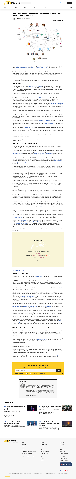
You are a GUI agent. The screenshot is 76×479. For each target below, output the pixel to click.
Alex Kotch (19, 18)
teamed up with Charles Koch (28, 296)
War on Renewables (59, 20)
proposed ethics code (42, 339)
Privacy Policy (63, 456)
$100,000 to (56, 189)
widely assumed (38, 276)
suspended (35, 124)
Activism (43, 455)
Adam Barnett (7, 411)
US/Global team (34, 373)
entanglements (28, 134)
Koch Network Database (27, 455)
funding (56, 104)
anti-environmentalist (39, 153)
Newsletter (62, 468)
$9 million (61, 287)
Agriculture (43, 449)
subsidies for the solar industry (30, 306)
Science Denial (44, 444)
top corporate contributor (44, 120)
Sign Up (58, 370)
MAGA (8, 416)
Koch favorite (49, 153)
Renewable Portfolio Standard (35, 86)
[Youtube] (65, 470)
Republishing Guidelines (65, 447)
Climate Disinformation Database (29, 451)
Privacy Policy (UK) (64, 458)
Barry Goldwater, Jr (47, 306)
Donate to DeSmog (64, 453)
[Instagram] (67, 470)
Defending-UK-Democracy (47, 413)
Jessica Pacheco (44, 209)
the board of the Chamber (32, 199)
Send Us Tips (62, 451)
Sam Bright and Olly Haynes (45, 409)
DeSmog (15, 3)
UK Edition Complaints (64, 460)
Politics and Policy (45, 451)
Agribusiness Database (27, 453)
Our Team (62, 444)
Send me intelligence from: (20, 373)
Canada (42, 456)
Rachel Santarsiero (43, 427)
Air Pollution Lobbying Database (28, 456)
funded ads (26, 287)
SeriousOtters (7, 476)
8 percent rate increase (29, 127)
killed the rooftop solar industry (33, 94)
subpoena (22, 220)
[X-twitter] (58, 3)
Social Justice (44, 447)
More (45, 7)
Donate (69, 2)
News (23, 442)
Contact (61, 446)
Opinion (42, 460)
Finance (42, 458)
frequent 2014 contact (21, 223)
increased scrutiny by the (22, 67)
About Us (62, 442)
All (27, 373)
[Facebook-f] (56, 3)
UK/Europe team (43, 373)
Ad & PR (43, 446)
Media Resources (63, 449)
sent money (39, 280)
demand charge (59, 129)
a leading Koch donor (44, 295)
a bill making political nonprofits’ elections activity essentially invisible (46, 355)
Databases (24, 444)
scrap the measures (48, 123)
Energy (42, 442)
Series (23, 446)
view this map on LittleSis (18, 270)
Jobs (61, 455)
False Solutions (44, 453)
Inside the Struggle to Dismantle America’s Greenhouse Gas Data (49, 423)
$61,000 (19, 196)
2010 (39, 97)
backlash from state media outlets (39, 67)
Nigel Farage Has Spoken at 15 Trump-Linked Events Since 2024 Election (14, 408)
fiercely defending (35, 221)
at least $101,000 (43, 206)
